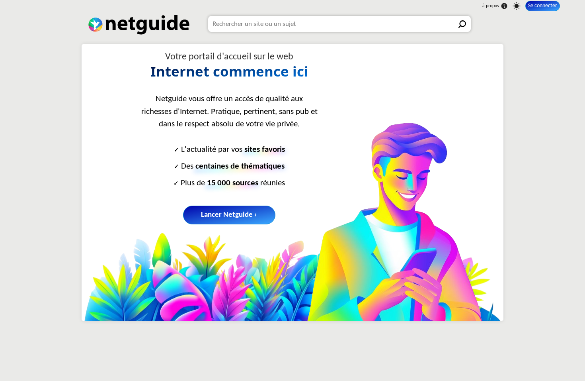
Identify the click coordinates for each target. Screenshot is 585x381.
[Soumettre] (463, 24)
